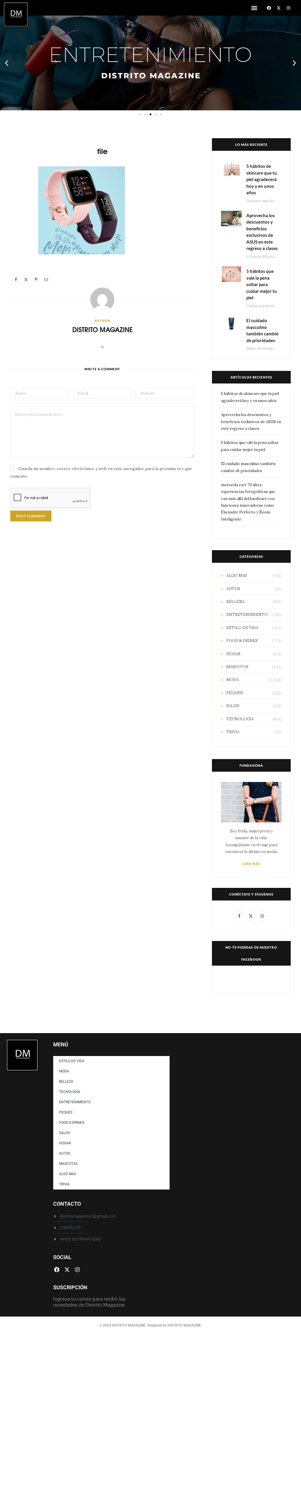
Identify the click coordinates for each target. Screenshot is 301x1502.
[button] (254, 8)
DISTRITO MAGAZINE (102, 329)
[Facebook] (269, 8)
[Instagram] (288, 8)
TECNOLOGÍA (240, 719)
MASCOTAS (237, 666)
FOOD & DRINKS (242, 640)
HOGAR (233, 653)
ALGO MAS (236, 575)
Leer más (251, 864)
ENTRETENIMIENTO (247, 614)
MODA (232, 679)
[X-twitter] (279, 8)
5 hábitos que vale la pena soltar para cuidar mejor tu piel (261, 284)
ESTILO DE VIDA (242, 627)
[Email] (18, 234)
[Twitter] (18, 204)
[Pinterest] (18, 219)
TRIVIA (232, 731)
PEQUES (234, 692)
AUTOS (233, 588)
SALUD (233, 705)
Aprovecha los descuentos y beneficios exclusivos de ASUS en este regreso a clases (251, 421)
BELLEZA (235, 601)
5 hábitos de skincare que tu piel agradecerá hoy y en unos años (261, 179)
